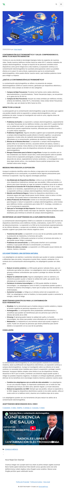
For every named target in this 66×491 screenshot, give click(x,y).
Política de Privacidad (22, 482)
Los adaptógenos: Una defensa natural (20, 253)
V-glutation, (7, 408)
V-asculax (35, 408)
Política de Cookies (36, 482)
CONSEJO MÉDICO (11, 449)
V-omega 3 (27, 408)
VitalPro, (20, 408)
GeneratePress (43, 486)
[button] (56, 4)
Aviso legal (46, 482)
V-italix (13, 408)
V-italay (42, 408)
